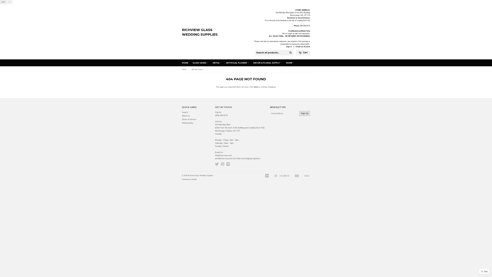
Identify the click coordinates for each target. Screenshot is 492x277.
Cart (305, 52)
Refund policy (187, 123)
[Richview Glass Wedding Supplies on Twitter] (217, 165)
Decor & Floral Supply (266, 63)
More (289, 63)
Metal (216, 63)
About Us (186, 116)
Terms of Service (189, 119)
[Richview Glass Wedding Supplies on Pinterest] (222, 165)
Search (185, 112)
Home (185, 63)
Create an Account (303, 47)
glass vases (200, 63)
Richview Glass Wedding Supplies (200, 32)
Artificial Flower (236, 63)
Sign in (289, 47)
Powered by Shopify (189, 179)
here (256, 87)
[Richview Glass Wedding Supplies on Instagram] (228, 165)
